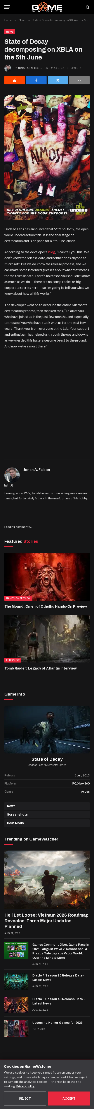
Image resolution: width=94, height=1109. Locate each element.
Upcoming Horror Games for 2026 (57, 1022)
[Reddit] (14, 80)
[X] (58, 80)
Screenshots (17, 814)
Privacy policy (25, 1086)
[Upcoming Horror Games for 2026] (16, 1028)
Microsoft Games (55, 765)
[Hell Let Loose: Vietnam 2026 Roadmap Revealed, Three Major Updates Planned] (47, 880)
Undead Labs (35, 765)
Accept (69, 1098)
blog (51, 252)
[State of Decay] (47, 730)
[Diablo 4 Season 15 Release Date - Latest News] (16, 981)
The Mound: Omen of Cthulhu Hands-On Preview (45, 606)
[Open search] (87, 7)
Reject (25, 1098)
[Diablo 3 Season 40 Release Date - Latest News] (16, 1005)
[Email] (79, 80)
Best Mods (15, 823)
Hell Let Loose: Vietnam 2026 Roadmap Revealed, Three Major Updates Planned (46, 921)
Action (85, 791)
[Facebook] (36, 80)
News (9, 31)
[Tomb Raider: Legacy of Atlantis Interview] (47, 639)
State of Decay (47, 759)
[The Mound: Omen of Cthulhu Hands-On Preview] (47, 577)
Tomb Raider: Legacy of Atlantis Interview (40, 668)
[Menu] (7, 7)
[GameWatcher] (47, 7)
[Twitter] (11, 485)
